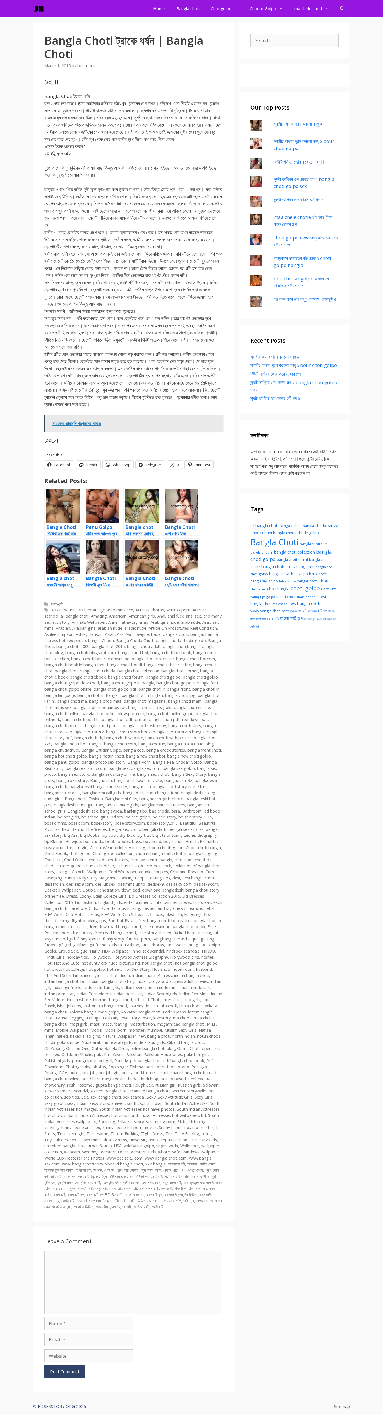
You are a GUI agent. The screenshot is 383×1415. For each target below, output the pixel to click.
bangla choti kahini (292, 559)
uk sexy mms (115, 1139)
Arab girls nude (165, 622)
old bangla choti (189, 1042)
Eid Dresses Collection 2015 (154, 896)
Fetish (210, 908)
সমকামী (126, 1206)
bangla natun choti (106, 756)
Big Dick (127, 835)
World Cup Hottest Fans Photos (74, 1158)
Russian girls (189, 1085)
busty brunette (58, 847)
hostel (207, 957)
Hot (48, 963)
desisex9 (155, 884)
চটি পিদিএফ (143, 1176)
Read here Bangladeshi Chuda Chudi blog (120, 1078)
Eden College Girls (109, 896)
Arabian (63, 628)
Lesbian (110, 1018)
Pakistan (133, 1054)
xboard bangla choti (124, 1164)
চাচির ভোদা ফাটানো (196, 1176)
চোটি (97, 1182)
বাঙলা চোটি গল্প (134, 1188)
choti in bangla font (154, 853)
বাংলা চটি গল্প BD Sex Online (109, 1194)
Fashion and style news (163, 908)
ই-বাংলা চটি (83, 1170)
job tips (74, 1005)
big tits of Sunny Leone (173, 835)
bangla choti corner (179, 671)
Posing (50, 1072)
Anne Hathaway (122, 622)
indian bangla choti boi (65, 981)
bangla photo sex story (103, 762)
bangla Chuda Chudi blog (190, 744)
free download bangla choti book (174, 926)
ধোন (157, 1182)
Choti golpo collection (113, 853)
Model (96, 1030)
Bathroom (192, 811)
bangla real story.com (86, 768)
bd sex (117, 817)
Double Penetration (100, 890)
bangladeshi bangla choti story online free (168, 786)
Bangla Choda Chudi (135, 640)
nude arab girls (118, 1042)
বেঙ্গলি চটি (67, 1200)
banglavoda (111, 811)
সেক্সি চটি (157, 1206)
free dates (77, 926)
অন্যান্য (192, 1164)
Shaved (118, 1103)
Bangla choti (188, 8)
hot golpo (95, 969)
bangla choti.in (151, 744)
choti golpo (80, 853)
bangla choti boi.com (195, 658)
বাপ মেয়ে (201, 1188)
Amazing (99, 616)
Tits (169, 1133)
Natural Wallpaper (119, 1036)
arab (144, 622)
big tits (143, 835)
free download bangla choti (115, 926)
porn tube (166, 1066)
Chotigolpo (221, 8)
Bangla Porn (139, 762)
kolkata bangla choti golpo (94, 1012)
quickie (152, 1072)
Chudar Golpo (132, 865)
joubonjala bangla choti (105, 1005)
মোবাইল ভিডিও (83, 1206)
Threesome (97, 1133)
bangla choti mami (185, 701)
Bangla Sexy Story (189, 774)
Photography (78, 1066)
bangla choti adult (144, 646)
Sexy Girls (204, 1097)
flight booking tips (89, 920)
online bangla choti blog (152, 1048)
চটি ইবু (89, 1176)
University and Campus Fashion (158, 1139)
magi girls (79, 1024)
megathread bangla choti (181, 1024)
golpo (201, 944)
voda (173, 1145)
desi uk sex (105, 884)
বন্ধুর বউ (101, 1188)
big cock (109, 835)
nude (74, 1042)
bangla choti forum (126, 677)
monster (137, 1030)
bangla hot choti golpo (65, 756)
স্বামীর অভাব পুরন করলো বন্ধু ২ (298, 124)
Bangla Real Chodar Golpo (177, 762)
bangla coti (133, 750)
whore (164, 1152)
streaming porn (160, 1121)
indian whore (79, 999)
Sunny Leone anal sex (80, 1127)
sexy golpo (54, 1103)
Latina (61, 1018)
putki (139, 1072)
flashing (62, 920)
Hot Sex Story (136, 969)
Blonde (56, 841)
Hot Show (161, 969)
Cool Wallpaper (123, 871)
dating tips (160, 878)
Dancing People (133, 878)
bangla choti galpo (163, 677)
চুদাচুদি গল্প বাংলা (68, 1182)
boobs (124, 841)
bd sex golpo (138, 817)
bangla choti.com (120, 744)
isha (60, 1005)
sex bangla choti (105, 1097)
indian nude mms (163, 987)
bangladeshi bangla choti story (98, 786)
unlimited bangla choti (65, 1145)
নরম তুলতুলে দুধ (193, 1182)
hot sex (114, 969)
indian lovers (133, 987)
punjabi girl (109, 1072)
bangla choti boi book (170, 652)
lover (146, 1018)
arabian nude (110, 628)
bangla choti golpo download (71, 683)
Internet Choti (147, 999)
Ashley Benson (89, 634)
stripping (197, 1121)
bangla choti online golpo (169, 713)
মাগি (178, 1200)
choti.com (183, 859)
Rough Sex (143, 1085)
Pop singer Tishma (125, 1066)
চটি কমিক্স (116, 1176)
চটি (52, 1176)
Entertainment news (172, 902)
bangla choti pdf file (81, 719)
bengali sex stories (186, 829)
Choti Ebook (55, 853)
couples (161, 871)
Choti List (53, 859)
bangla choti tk (88, 737)
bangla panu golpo (61, 762)
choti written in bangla (151, 859)
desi (176, 878)
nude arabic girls (149, 1042)
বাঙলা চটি (115, 1188)
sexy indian (77, 1103)
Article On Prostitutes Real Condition (183, 628)
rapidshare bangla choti (183, 1072)
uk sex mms (90, 1139)
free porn (62, 932)
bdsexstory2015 (162, 823)
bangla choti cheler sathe (167, 664)
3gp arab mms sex (115, 610)
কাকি (158, 1170)
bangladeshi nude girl (74, 805)
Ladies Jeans (174, 1012)
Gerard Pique (186, 939)
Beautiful (188, 823)
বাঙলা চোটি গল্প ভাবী (159, 1188)
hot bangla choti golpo (196, 963)
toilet (206, 1133)
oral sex (51, 1054)
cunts (70, 878)
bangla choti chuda (97, 671)
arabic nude (135, 628)
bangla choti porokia (63, 725)
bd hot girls (68, 817)
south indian (151, 1103)
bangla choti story (87, 731)
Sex (84, 1097)
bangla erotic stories (165, 750)
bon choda (93, 841)
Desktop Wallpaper (62, 890)
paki (98, 1054)
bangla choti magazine (145, 701)
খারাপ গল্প (179, 1170)
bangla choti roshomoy (144, 725)
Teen (62, 1133)
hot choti (52, 969)
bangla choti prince (103, 725)
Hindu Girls (54, 957)
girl (68, 944)
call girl (81, 847)
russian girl (165, 1085)
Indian (137, 975)
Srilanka (124, 1121)
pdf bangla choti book (183, 1060)
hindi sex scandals (183, 951)
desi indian (54, 884)
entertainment (137, 902)
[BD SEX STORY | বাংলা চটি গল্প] (40, 8)
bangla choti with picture (168, 737)
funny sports (89, 939)
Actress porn (178, 610)
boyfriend (152, 841)
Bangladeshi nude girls (117, 805)
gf (61, 944)
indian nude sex (195, 987)
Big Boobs (90, 835)
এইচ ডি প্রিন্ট (113, 1170)
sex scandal (134, 1097)
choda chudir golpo (165, 847)
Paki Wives (113, 1054)
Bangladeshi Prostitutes (162, 805)
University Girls (203, 1139)
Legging (77, 1018)
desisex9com (206, 884)
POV (63, 1072)
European (202, 902)
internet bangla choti (112, 999)
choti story (118, 859)
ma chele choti (308, 8)
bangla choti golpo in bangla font (187, 683)
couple (145, 871)
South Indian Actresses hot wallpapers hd (167, 1115)
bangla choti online (61, 713)
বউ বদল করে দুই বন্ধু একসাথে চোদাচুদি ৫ (305, 299)
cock (167, 865)
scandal (81, 1091)
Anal (161, 616)
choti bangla (209, 847)
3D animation (63, 610)
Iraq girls (192, 999)
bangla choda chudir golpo (181, 640)
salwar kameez (58, 1091)
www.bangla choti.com (166, 1158)
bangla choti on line (192, 707)
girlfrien (80, 944)
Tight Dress (152, 1133)
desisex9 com (179, 884)
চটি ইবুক (101, 1176)
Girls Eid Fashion (124, 944)
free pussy (82, 932)
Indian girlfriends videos (74, 987)
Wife (176, 1152)
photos (99, 1066)
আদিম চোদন (207, 1164)
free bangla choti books (161, 920)
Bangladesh (101, 780)
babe (156, 634)
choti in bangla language (197, 853)
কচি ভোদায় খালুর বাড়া (138, 1170)
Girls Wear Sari (179, 944)
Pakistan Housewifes (163, 1054)
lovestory (162, 1018)
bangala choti (175, 634)
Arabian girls (84, 628)
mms (49, 1030)
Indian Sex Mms (194, 993)
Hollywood (100, 957)
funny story (113, 939)
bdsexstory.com (130, 823)
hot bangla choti (157, 963)
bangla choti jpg (180, 695)
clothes (153, 865)
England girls (110, 902)
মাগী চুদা (188, 1200)
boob (110, 841)
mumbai (154, 1030)
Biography (207, 835)
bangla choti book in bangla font (74, 664)
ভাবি (132, 1200)
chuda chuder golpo (63, 865)
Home (159, 8)
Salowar (210, 1085)
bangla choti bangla (181, 646)
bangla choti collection (138, 671)
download (130, 890)
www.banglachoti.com (82, 1164)
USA (118, 1145)
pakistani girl (196, 1054)
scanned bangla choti (149, 1091)
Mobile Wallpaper (72, 1030)
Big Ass (71, 835)
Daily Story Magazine (96, 878)
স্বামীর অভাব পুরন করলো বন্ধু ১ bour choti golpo (293, 365)
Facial (104, 908)
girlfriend (98, 944)
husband (204, 969)
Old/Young (54, 1048)
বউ (91, 1188)
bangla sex (119, 768)
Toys (49, 1139)
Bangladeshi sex (83, 811)
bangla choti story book (128, 731)
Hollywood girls (184, 957)
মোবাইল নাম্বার (61, 1206)
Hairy (95, 951)
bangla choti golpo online (67, 689)
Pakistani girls (57, 1060)
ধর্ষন (150, 1182)
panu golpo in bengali (92, 1060)
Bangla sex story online (113, 774)
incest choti (108, 975)
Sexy (151, 1097)
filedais (156, 914)
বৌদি (117, 1200)
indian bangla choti (191, 975)
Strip (181, 1121)
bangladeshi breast (62, 792)
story (139, 1121)
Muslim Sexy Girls (180, 1030)
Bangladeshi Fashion (84, 798)
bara (175, 811)
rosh (71, 1085)
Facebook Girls (83, 908)
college (63, 871)
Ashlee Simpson (58, 634)
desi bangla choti (198, 878)
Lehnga (94, 1018)
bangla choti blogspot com (90, 652)
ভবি (124, 1200)
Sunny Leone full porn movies (129, 1127)
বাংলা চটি (59, 1194)
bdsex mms (55, 823)
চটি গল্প (128, 1176)
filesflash (173, 914)
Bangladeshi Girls (121, 798)
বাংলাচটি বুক (154, 1194)
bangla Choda (101, 640)
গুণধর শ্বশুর (195, 1170)
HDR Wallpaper (116, 951)
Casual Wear (101, 847)
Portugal (200, 1066)
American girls (142, 616)
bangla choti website (123, 737)
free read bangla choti (115, 932)
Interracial (172, 999)
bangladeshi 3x (178, 780)
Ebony (85, 896)
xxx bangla (155, 1164)
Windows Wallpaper (201, 1152)
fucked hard (185, 932)
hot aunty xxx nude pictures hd (111, 963)
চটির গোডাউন (173, 1176)
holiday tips (77, 957)
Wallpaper (189, 1145)
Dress (71, 896)
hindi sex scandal (148, 951)
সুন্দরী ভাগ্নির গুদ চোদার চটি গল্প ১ (298, 199)
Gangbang (162, 939)
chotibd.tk (204, 859)
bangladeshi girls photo (161, 798)
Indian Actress (159, 975)
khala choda (190, 1005)
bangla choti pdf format (124, 719)
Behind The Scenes (89, 829)
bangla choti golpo (200, 677)
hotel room (183, 969)
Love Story (129, 1018)
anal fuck (175, 616)
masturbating (114, 1024)
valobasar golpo (139, 1145)
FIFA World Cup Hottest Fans (71, 914)
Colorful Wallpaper (89, 871)
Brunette (208, 841)
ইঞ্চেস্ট (97, 1170)
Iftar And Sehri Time (63, 975)
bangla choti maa (105, 701)
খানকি (167, 1170)
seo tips (71, 1097)
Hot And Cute (66, 963)
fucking (204, 932)
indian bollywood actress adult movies (172, 981)
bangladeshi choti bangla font (151, 792)
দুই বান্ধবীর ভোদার (127, 1182)
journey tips (140, 1005)
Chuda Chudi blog (100, 865)
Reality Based (173, 1078)
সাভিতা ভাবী (141, 1206)
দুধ (144, 1182)
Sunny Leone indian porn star (186, 1127)
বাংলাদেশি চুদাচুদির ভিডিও (181, 1194)
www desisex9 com (124, 1158)
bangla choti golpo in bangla (127, 683)
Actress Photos (149, 610)
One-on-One (77, 1048)
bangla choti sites (184, 725)
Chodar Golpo (263, 8)
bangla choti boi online (153, 658)
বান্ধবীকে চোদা (183, 1188)
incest (89, 975)
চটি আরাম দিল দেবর (70, 1176)
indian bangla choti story (112, 981)
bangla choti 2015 (108, 646)
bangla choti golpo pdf (115, 689)
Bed (65, 829)
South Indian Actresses (186, 1103)
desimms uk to (131, 884)
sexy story (99, 1103)
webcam (72, 1152)
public (75, 1072)
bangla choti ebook (88, 677)
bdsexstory (101, 823)
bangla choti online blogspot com (113, 713)
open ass (210, 1048)
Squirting (106, 1121)
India (125, 975)
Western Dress (115, 1152)
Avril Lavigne (137, 634)
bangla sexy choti (153, 774)
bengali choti (154, 829)
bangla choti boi (133, 652)
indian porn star (59, 993)
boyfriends (173, 841)
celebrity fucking (130, 847)
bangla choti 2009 (72, 646)
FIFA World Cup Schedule (124, 914)
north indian (183, 1036)
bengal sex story (124, 829)
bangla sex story (73, 774)
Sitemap (342, 1406)
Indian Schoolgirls (160, 993)
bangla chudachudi (61, 750)
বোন (79, 1200)
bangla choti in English (142, 695)
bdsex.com (78, 823)
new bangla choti (154, 1036)
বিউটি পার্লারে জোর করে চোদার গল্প (299, 161)
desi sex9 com (79, 884)
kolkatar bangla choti (141, 1012)
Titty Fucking (187, 1133)
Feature (195, 908)
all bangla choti (75, 616)
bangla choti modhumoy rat (100, 707)
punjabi (89, 1072)
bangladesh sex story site (138, 780)
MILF (211, 1024)
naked (62, 1036)
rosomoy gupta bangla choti (104, 1085)
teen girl (76, 1133)
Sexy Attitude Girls (175, 1097)
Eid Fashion (85, 902)
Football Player (122, 920)
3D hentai (87, 610)
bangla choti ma (72, 701)
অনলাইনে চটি (176, 1164)
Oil (169, 1042)
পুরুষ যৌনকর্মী (78, 1188)
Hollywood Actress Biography (140, 957)
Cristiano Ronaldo (186, 871)
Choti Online (75, 859)
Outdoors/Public (76, 1054)
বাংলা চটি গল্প (76, 1194)
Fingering (193, 914)
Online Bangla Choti (110, 1048)
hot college (73, 969)
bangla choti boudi (124, 664)
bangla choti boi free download (100, 658)
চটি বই (157, 1176)
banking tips (135, 811)
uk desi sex (66, 1139)
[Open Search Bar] (342, 8)
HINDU (208, 951)
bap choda (159, 811)
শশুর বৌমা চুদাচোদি (108, 1206)
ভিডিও (141, 1200)
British (192, 841)
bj (46, 841)
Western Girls (143, 1152)
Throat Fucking (124, 1133)
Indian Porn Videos (93, 993)
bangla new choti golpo (189, 756)
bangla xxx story (72, 780)
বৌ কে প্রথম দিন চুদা (97, 1200)
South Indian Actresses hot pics (97, 1115)
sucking (51, 1127)
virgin (161, 1145)
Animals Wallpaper (89, 622)
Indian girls (109, 987)
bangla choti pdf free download (178, 719)
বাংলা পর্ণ (138, 1194)
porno (183, 1066)
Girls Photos (152, 944)
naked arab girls (85, 1036)
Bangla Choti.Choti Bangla (77, 744)
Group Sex (68, 951)
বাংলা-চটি (57, 604)
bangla (196, 634)
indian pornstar (128, 993)
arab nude (190, 622)
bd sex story (164, 817)
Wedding (90, 1152)
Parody (121, 1060)
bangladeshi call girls (101, 792)
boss (136, 841)
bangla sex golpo (179, 768)
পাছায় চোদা (60, 1188)
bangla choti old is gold (150, 707)
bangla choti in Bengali (98, 695)
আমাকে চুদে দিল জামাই (58, 1170)
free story (147, 932)
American (117, 616)
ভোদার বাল (154, 1200)
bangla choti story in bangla (179, 731)
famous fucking (126, 908)
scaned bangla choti (109, 1091)
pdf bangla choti (145, 1060)
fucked (165, 932)
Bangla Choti (274, 542)
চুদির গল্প (86, 1182)
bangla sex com (145, 768)
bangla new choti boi (145, 756)
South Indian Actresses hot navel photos (137, 1109)
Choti (191, 847)
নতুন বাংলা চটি (172, 1182)
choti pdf (97, 859)
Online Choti (188, 1048)
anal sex (193, 616)
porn (150, 1066)
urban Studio (100, 1145)
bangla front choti (204, 750)
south (132, 1103)
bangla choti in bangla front (164, 689)
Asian (110, 634)
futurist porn (138, 939)
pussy (127, 1072)
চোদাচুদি (107, 1182)
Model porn (115, 1030)
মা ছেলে (169, 1200)
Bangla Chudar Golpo (101, 750)
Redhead (196, 1078)
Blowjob (73, 841)
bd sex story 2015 (195, 817)
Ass (120, 634)
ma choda (182, 1018)
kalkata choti (165, 1005)
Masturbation (142, 1024)
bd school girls (95, 817)
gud (83, 951)
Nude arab (91, 1042)
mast (95, 1024)
